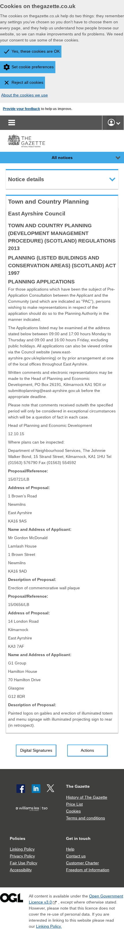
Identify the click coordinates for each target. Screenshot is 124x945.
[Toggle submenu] (118, 122)
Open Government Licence (11, 899)
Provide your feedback (21, 109)
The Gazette (78, 786)
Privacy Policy (22, 856)
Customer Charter (82, 863)
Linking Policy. (49, 926)
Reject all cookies (27, 82)
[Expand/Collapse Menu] (113, 157)
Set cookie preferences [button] (33, 67)
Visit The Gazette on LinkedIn (36, 788)
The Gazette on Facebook (20, 788)
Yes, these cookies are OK (36, 51)
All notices (62, 157)
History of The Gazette (86, 797)
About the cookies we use (24, 95)
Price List (74, 804)
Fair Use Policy (23, 863)
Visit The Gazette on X (51, 788)
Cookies (73, 811)
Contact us (76, 856)
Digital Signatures (36, 750)
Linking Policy (22, 849)
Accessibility (21, 870)
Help (70, 849)
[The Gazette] (26, 141)
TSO (33, 819)
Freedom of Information (87, 870)
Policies (17, 838)
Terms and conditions (85, 818)
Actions (87, 750)
